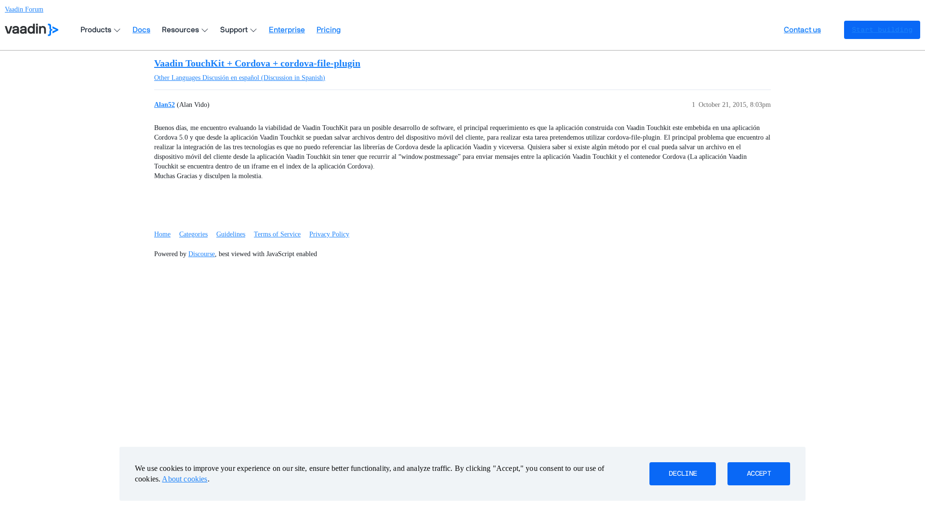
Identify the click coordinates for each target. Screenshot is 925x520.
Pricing (329, 30)
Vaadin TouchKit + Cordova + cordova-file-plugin (257, 63)
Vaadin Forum (24, 9)
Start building (882, 29)
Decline (683, 473)
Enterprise (287, 30)
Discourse (201, 254)
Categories (193, 234)
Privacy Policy (329, 234)
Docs (141, 30)
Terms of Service (277, 234)
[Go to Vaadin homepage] (31, 30)
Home (162, 234)
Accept (759, 473)
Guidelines (230, 234)
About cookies (184, 479)
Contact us (802, 30)
